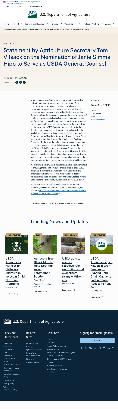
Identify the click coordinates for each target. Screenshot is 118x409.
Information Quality (11, 364)
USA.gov (29, 359)
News (7, 6)
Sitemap (50, 362)
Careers (50, 339)
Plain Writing (8, 380)
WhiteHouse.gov (32, 362)
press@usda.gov (98, 119)
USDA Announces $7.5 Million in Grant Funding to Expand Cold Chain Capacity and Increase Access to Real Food (101, 273)
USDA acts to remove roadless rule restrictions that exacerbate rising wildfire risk (73, 269)
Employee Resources (36, 6)
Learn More (10, 294)
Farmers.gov (31, 343)
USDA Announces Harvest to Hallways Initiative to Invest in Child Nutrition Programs (15, 271)
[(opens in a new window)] (81, 347)
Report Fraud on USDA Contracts (59, 359)
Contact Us (51, 342)
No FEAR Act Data (53, 349)
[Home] (32, 17)
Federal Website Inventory (57, 346)
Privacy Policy (8, 383)
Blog (20, 6)
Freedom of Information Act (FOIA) (9, 358)
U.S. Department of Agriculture (65, 14)
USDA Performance (54, 365)
